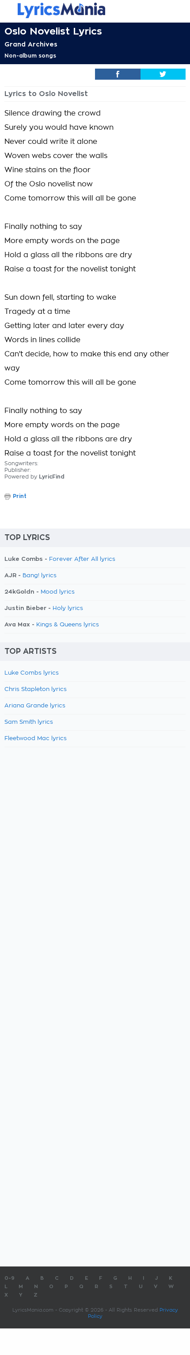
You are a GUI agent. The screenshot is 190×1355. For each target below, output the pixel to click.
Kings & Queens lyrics (67, 625)
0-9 (9, 1278)
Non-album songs (30, 55)
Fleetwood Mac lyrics (35, 738)
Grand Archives (30, 44)
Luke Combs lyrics (31, 673)
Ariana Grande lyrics (34, 706)
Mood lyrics (58, 592)
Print (20, 496)
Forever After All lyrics (82, 559)
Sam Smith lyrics (28, 722)
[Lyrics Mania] (95, 10)
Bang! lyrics (40, 576)
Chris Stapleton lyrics (35, 689)
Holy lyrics (68, 608)
